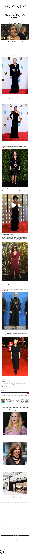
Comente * (2, 510)
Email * (2, 524)
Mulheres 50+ (2, 390)
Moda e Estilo (15, 12)
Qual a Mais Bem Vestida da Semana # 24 (15, 438)
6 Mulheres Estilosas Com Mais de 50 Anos (15, 467)
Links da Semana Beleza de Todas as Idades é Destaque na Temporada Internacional (20, 402)
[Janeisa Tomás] (15, 6)
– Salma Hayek (5, 142)
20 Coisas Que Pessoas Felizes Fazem (10, 401)
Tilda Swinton (5, 282)
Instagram (12, 386)
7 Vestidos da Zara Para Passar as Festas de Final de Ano (15, 497)
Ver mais (15, 469)
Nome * (2, 521)
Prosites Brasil (2, 549)
